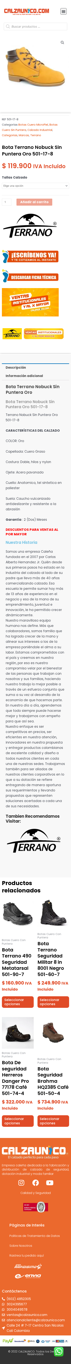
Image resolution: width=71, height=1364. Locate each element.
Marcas (24, 135)
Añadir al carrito (34, 202)
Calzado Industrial (39, 130)
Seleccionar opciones (14, 1002)
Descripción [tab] (16, 367)
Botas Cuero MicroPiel (33, 125)
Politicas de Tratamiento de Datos (34, 1236)
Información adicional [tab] (24, 376)
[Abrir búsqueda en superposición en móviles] (35, 26)
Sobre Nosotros (20, 1246)
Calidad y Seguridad (35, 1193)
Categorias (9, 135)
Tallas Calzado (14, 177)
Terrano (35, 135)
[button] (63, 11)
